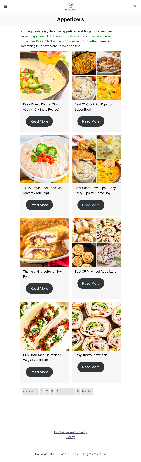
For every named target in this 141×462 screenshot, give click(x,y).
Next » (87, 391)
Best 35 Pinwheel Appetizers (95, 271)
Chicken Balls (54, 41)
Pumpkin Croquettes (83, 41)
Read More (39, 121)
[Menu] (6, 6)
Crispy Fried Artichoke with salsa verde (56, 36)
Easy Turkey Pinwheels (91, 355)
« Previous (30, 391)
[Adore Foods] (70, 6)
